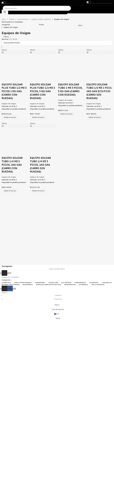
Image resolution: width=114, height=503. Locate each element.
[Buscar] (5, 12)
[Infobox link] (57, 266)
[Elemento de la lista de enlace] (57, 150)
